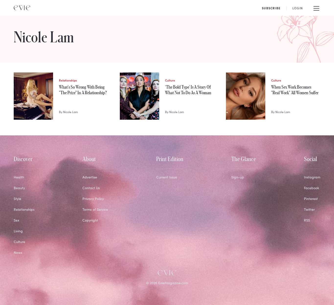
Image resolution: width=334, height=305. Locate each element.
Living (18, 231)
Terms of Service (95, 209)
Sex (16, 220)
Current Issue (166, 177)
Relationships (24, 209)
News (18, 252)
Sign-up (237, 177)
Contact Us (91, 188)
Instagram (312, 177)
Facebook (311, 188)
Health (19, 177)
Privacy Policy (93, 198)
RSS (307, 220)
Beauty (19, 188)
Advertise (89, 177)
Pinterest (311, 198)
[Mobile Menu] (316, 7)
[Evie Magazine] (22, 8)
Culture (19, 241)
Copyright (90, 220)
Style (17, 198)
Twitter (309, 209)
